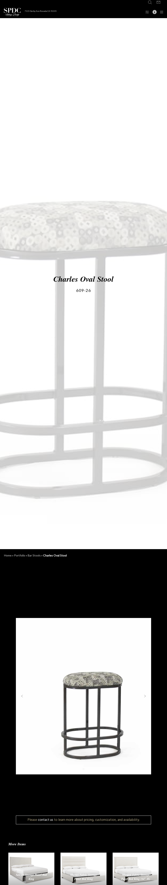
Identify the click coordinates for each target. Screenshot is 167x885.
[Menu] (160, 12)
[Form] (158, 2)
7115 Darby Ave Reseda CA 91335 (41, 11)
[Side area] (145, 12)
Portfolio (19, 555)
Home (8, 555)
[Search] (149, 2)
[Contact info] (153, 12)
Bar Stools (34, 555)
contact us (45, 819)
